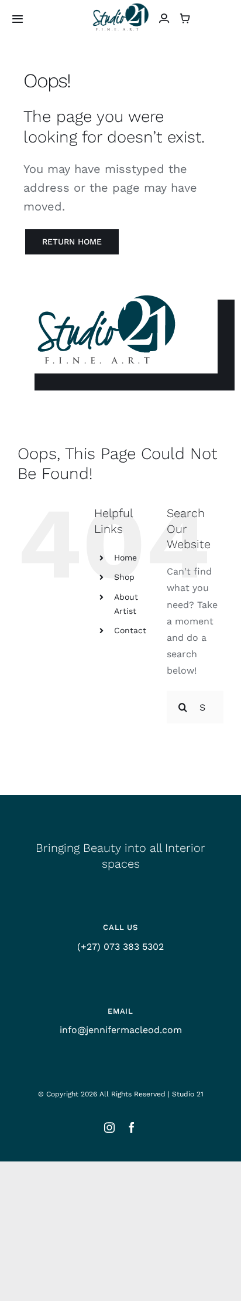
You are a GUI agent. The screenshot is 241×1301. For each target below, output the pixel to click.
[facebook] (131, 1127)
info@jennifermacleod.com (121, 1029)
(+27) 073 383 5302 (120, 946)
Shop (124, 577)
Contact (130, 630)
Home (125, 557)
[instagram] (109, 1127)
